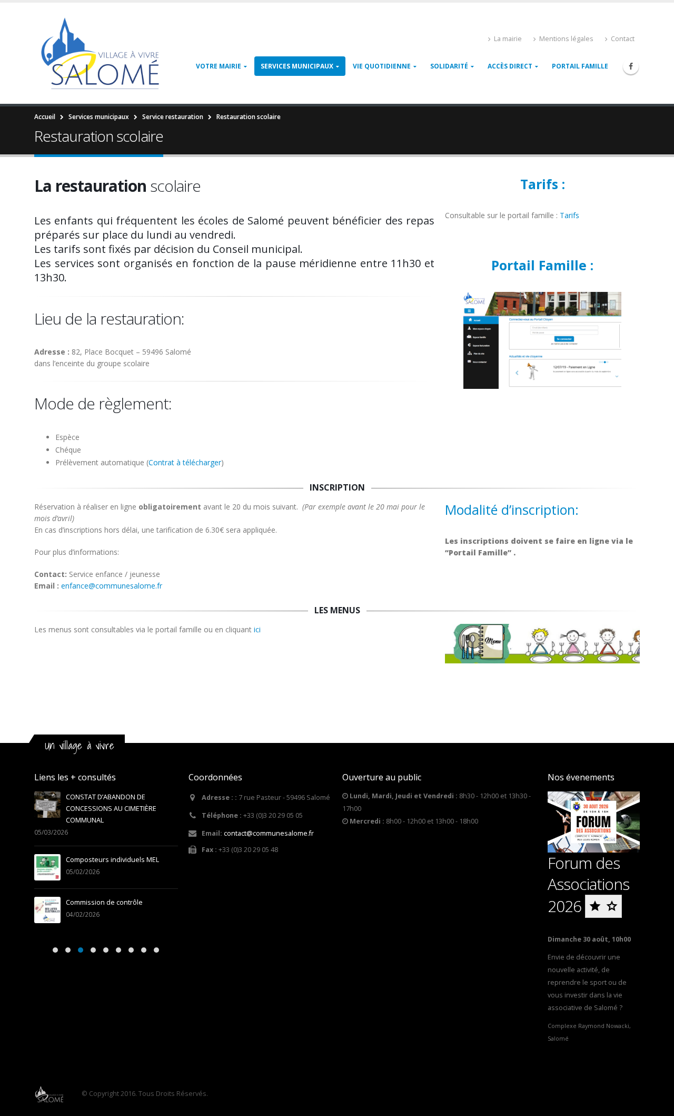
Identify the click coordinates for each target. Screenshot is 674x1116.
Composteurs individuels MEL (112, 859)
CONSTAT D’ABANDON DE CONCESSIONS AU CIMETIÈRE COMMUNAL (111, 808)
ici (257, 629)
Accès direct (510, 66)
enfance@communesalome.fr (111, 586)
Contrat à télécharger (184, 462)
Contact (623, 38)
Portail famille (580, 66)
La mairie (508, 38)
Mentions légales (566, 38)
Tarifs (570, 215)
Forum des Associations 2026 (588, 884)
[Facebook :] (631, 66)
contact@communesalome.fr (269, 833)
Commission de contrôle (104, 902)
